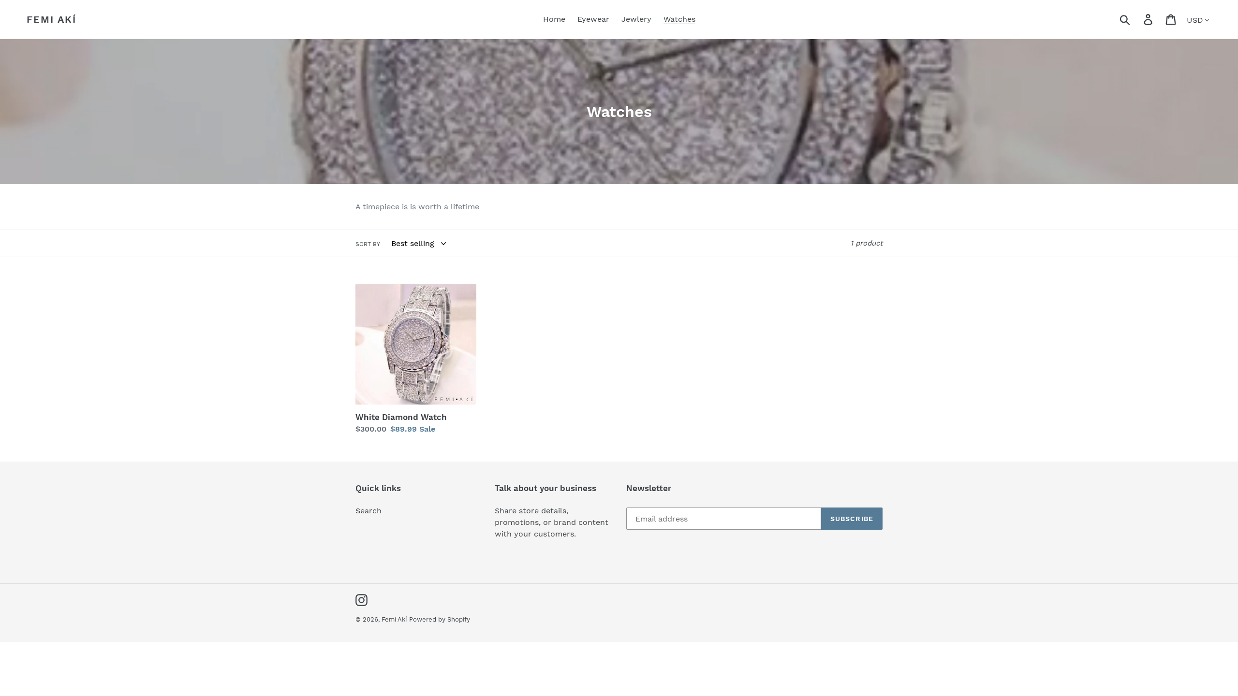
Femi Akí (51, 19)
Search (368, 510)
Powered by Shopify (439, 619)
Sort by (367, 244)
